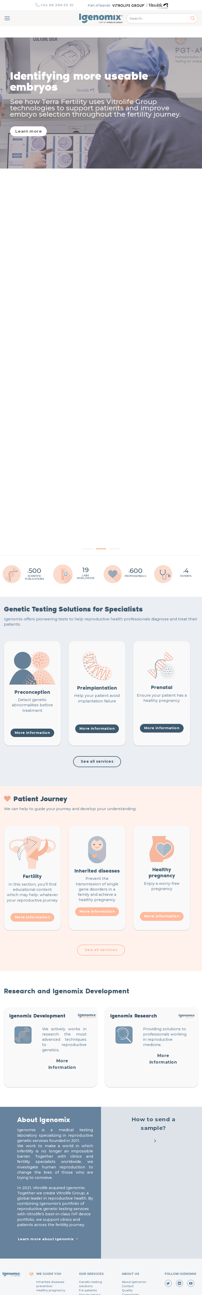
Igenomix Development (37, 1015)
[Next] (191, 296)
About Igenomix (134, 1282)
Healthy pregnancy (50, 1290)
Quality (127, 1290)
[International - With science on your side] (101, 18)
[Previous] (11, 296)
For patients (88, 1290)
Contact (128, 1286)
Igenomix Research (133, 1015)
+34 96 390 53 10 (57, 5)
